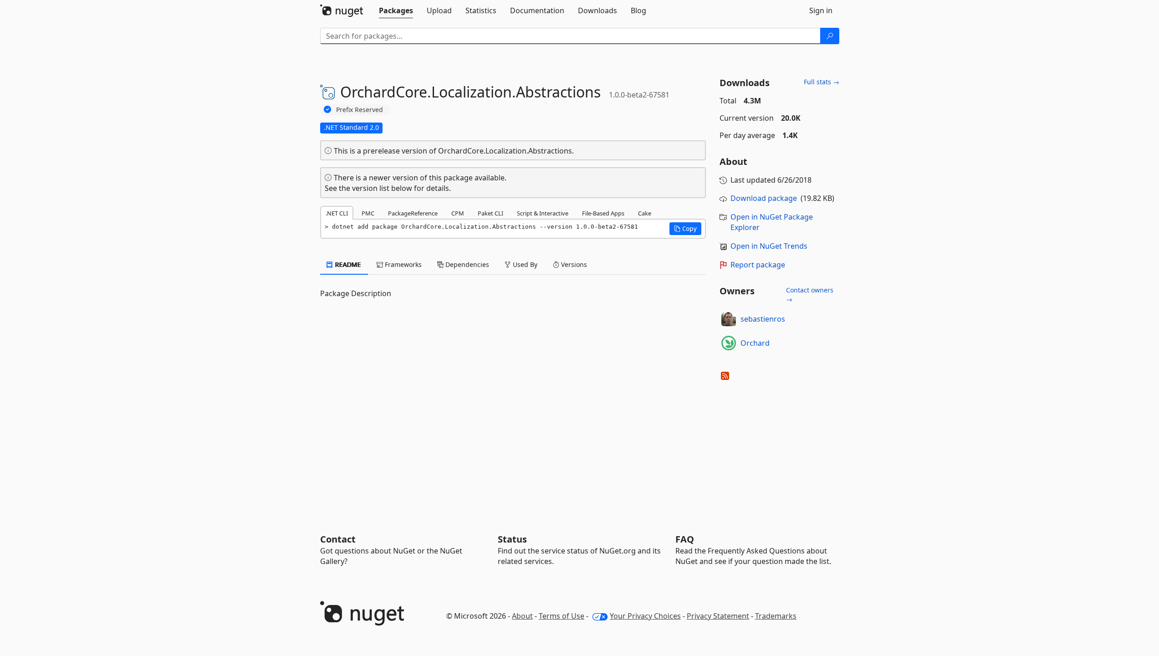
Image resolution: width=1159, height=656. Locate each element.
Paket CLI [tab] (490, 213)
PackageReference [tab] (413, 213)
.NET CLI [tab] (337, 213)
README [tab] (347, 264)
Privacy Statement (718, 616)
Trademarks (775, 616)
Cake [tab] (644, 213)
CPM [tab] (457, 213)
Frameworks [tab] (402, 264)
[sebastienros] (728, 319)
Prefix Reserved (359, 109)
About (522, 616)
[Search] (829, 36)
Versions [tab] (573, 264)
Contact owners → (809, 294)
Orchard (755, 343)
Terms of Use (561, 616)
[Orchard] (728, 343)
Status (512, 539)
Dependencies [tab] (466, 264)
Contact (338, 539)
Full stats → (821, 81)
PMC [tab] (368, 213)
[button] (685, 228)
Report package (757, 265)
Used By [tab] (524, 264)
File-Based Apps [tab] (603, 213)
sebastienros (762, 319)
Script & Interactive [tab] (542, 213)
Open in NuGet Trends (768, 246)
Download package (763, 198)
